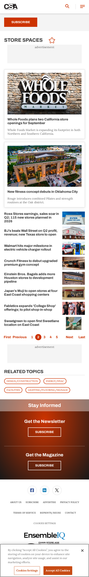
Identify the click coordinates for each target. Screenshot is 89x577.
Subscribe (20, 22)
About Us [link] (16, 502)
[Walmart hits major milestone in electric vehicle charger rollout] (73, 248)
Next (69, 337)
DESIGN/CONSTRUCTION (22, 381)
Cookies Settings (45, 523)
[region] (44, 560)
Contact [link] (70, 512)
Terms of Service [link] (24, 512)
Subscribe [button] (44, 432)
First (7, 337)
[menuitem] (32, 490)
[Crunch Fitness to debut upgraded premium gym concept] (73, 263)
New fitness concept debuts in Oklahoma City (42, 191)
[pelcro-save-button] (51, 41)
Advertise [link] (49, 502)
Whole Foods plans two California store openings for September (37, 121)
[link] (32, 490)
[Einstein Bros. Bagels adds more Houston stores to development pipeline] (73, 278)
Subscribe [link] (32, 502)
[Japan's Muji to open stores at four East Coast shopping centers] (73, 293)
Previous (20, 337)
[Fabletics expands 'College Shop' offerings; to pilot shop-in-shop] (73, 308)
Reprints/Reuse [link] (50, 512)
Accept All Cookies (58, 570)
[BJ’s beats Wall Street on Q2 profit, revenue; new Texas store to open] (73, 233)
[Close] (82, 550)
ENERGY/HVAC (55, 381)
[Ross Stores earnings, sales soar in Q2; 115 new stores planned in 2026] (73, 218)
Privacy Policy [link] (69, 502)
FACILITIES (13, 389)
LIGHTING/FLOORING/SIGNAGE (48, 389)
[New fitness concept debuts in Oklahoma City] (44, 166)
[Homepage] (11, 7)
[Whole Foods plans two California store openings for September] (44, 93)
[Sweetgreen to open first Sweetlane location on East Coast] (73, 323)
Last (81, 337)
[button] (82, 6)
